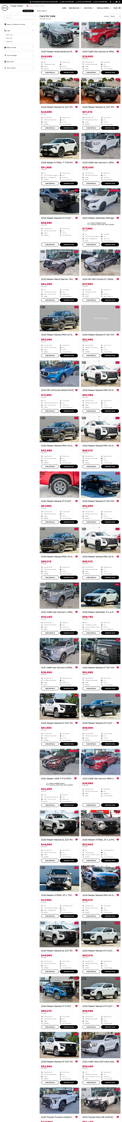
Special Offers (103, 8)
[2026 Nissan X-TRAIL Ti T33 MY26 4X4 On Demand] (59, 146)
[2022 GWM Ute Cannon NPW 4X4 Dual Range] (101, 762)
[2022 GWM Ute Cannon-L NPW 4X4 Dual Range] (59, 595)
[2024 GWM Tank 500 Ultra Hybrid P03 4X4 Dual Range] (101, 1045)
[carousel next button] (77, 35)
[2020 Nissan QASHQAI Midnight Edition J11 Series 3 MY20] (101, 201)
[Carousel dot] (49, 46)
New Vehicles (74, 8)
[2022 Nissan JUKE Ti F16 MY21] (59, 762)
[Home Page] (4, 8)
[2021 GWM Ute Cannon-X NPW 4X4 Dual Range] (59, 651)
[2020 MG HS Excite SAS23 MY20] (59, 373)
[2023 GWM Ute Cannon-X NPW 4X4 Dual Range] (101, 35)
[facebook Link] (110, 2)
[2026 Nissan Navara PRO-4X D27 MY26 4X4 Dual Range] (59, 318)
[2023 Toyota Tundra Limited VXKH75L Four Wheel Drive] (59, 1100)
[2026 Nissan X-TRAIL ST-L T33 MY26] (59, 878)
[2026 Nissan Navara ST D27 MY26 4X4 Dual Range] (101, 318)
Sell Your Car (28, 11)
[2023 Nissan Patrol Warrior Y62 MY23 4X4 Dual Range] (59, 262)
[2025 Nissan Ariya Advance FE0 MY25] (59, 35)
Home (64, 8)
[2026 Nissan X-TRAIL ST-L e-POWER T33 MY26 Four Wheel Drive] (101, 823)
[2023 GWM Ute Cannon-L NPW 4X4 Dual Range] (101, 146)
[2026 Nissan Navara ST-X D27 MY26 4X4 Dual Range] (59, 201)
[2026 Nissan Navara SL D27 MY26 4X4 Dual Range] (59, 90)
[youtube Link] (116, 2)
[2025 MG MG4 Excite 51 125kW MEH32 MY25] (101, 262)
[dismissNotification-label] (118, 1101)
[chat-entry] (115, 1113)
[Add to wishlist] (76, 51)
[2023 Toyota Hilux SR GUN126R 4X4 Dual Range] (101, 1100)
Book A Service (42, 11)
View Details (50, 72)
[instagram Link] (119, 2)
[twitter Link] (113, 2)
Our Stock (88, 8)
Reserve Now (69, 72)
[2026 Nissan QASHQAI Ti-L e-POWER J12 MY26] (101, 595)
